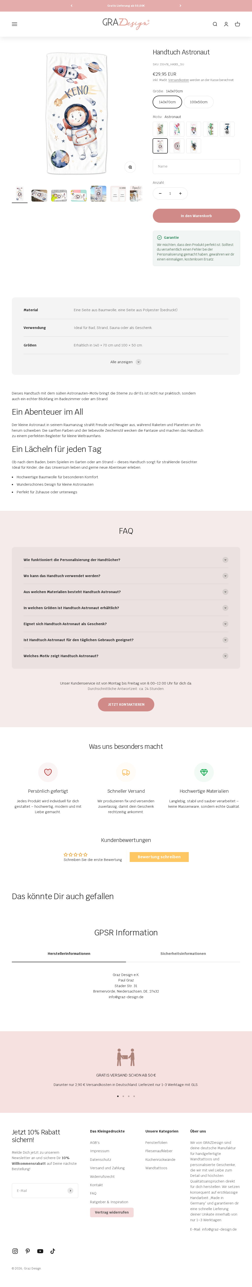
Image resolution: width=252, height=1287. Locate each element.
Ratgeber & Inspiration (109, 1202)
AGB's (95, 1142)
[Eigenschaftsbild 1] (118, 194)
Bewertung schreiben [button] (159, 856)
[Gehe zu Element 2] (39, 196)
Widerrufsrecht (102, 1176)
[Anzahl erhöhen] (180, 193)
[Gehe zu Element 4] (79, 196)
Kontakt (96, 1185)
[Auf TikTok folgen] (52, 1251)
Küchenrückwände (160, 1159)
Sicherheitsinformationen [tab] (183, 953)
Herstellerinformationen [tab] (69, 953)
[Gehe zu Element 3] (59, 196)
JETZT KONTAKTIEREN (126, 704)
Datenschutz (100, 1159)
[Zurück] (71, 5)
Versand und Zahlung (107, 1168)
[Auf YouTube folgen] (40, 1251)
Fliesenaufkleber (159, 1151)
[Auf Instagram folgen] (15, 1251)
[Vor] (180, 5)
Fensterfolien (156, 1142)
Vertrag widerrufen (112, 1212)
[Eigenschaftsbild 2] (138, 194)
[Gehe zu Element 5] (98, 194)
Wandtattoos (156, 1168)
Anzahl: (159, 182)
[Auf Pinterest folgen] (27, 1251)
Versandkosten (178, 80)
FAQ (93, 1193)
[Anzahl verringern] (160, 193)
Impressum (99, 1151)
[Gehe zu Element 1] (20, 194)
